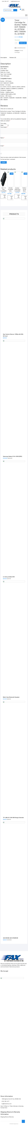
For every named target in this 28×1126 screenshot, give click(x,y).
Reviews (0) (13, 57)
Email (2, 146)
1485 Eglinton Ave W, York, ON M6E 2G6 (11, 1099)
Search (15, 10)
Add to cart (23, 43)
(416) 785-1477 (5, 1)
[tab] (4, 57)
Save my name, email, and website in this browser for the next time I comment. (13, 158)
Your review (4, 127)
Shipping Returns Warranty (7, 1117)
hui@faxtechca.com (15, 1)
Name (2, 138)
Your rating (3, 123)
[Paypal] (2, 974)
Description (4, 57)
